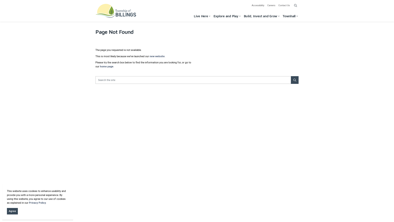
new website (157, 56)
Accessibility (258, 5)
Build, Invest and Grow (260, 16)
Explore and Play (225, 16)
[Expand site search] (295, 5)
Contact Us (284, 5)
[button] (295, 80)
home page (106, 66)
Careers (271, 5)
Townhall (289, 16)
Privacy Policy (37, 202)
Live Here (201, 16)
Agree (12, 211)
